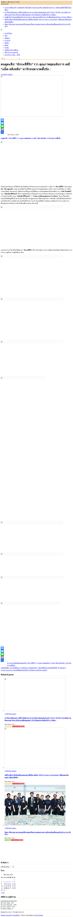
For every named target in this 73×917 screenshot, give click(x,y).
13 (10, 884)
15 (14, 884)
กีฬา (6, 36)
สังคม (6, 45)
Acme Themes (38, 915)
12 (8, 884)
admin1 (10, 74)
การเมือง (7, 840)
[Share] (36, 132)
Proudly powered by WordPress (10, 915)
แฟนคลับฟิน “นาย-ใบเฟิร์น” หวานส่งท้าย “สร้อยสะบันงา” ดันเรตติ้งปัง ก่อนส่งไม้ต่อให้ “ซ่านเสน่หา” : (34, 668)
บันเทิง (7, 43)
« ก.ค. (3, 892)
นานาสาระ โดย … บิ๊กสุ (12, 55)
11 (6, 884)
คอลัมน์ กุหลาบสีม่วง (11, 50)
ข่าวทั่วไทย (8, 33)
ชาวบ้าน (7, 40)
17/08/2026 (8, 714)
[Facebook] (36, 120)
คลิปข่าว (7, 38)
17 (4, 886)
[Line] (36, 126)
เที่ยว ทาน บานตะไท (11, 52)
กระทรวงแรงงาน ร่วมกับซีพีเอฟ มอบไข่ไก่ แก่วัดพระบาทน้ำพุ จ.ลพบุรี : (24, 670)
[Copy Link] (36, 129)
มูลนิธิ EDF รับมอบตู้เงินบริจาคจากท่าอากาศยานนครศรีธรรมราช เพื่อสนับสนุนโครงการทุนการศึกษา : (38, 17)
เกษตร (7, 47)
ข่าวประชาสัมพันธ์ (13, 663)
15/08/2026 (8, 828)
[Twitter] (36, 123)
